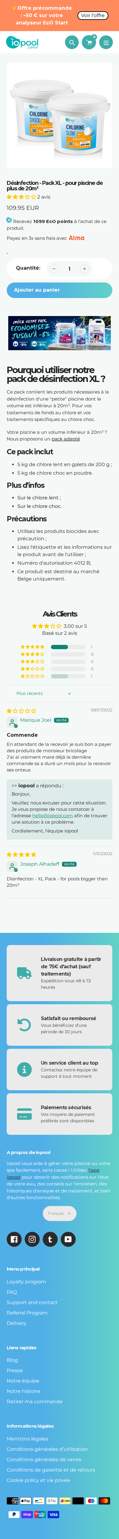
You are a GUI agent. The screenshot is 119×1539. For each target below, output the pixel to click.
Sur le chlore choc (39, 506)
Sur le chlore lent (38, 498)
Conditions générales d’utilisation (47, 1449)
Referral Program (27, 1313)
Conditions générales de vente (44, 1459)
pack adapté (66, 439)
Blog (12, 1360)
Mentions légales (27, 1439)
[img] (21, 711)
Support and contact (32, 1302)
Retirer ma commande (35, 1401)
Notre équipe (23, 1381)
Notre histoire (23, 1391)
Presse (15, 1370)
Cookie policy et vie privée (38, 1480)
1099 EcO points (53, 221)
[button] (22, 197)
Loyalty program (26, 1282)
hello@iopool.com (52, 815)
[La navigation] (106, 42)
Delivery (17, 1323)
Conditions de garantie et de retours (51, 1470)
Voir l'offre (93, 15)
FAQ (12, 1292)
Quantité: (28, 268)
